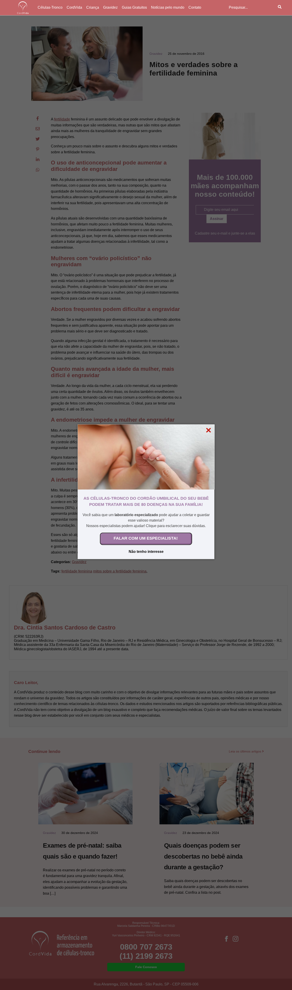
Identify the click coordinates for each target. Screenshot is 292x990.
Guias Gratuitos (134, 7)
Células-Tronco (50, 7)
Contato (194, 7)
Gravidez (110, 7)
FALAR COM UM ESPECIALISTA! (146, 538)
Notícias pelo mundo (167, 7)
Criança (92, 7)
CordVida (74, 7)
